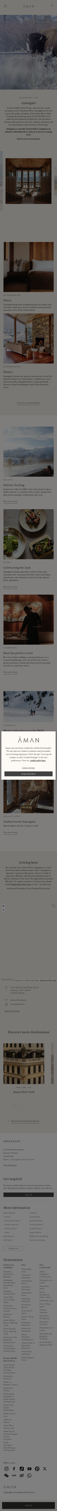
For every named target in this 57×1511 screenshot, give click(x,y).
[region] (28, 755)
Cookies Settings (28, 768)
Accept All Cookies (28, 774)
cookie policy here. (38, 760)
